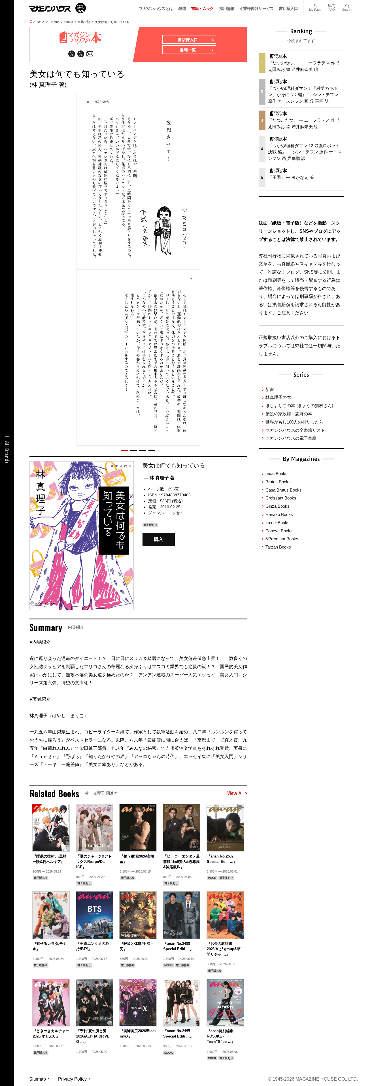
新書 (269, 389)
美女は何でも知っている (112, 22)
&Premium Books (281, 538)
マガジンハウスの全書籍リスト (295, 430)
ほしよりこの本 (299, 405)
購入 (158, 539)
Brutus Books (278, 481)
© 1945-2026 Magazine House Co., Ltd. (313, 1079)
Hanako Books (279, 514)
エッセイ (176, 513)
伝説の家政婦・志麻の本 (288, 413)
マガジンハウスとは (156, 8)
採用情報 (226, 8)
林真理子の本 (278, 397)
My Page (315, 5)
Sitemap (37, 1079)
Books (68, 22)
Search (347, 5)
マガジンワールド (57, 8)
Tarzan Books (278, 547)
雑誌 (182, 8)
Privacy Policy (72, 1079)
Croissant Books (280, 498)
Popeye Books (279, 530)
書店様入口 (288, 8)
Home (55, 22)
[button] (124, 450)
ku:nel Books (277, 522)
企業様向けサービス (257, 8)
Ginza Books (277, 506)
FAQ (331, 5)
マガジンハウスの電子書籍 (290, 438)
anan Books (276, 473)
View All (235, 793)
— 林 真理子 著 (159, 477)
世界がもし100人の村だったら (294, 422)
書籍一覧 (84, 22)
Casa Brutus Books (283, 490)
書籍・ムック (202, 8)
